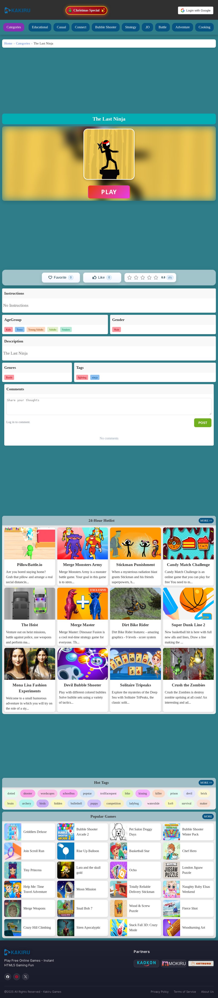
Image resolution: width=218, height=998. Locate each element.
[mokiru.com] (173, 963)
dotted (11, 793)
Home (8, 43)
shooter (27, 793)
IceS (170, 803)
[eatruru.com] (201, 963)
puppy (94, 803)
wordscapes (47, 793)
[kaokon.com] (146, 963)
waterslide (153, 803)
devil (189, 793)
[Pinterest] (16, 976)
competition (113, 803)
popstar (87, 793)
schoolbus (69, 793)
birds (43, 803)
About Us (207, 991)
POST (202, 423)
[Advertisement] (109, 79)
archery (26, 803)
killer (158, 793)
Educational (40, 27)
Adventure (182, 27)
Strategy (130, 27)
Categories (14, 27)
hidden (58, 803)
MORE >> (206, 520)
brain (10, 803)
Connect (80, 27)
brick (204, 793)
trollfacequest (108, 793)
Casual (61, 27)
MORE (208, 816)
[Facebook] (7, 976)
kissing (143, 793)
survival (186, 803)
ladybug (134, 803)
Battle (162, 27)
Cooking (204, 27)
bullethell (76, 803)
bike (127, 793)
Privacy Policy (160, 991)
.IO (147, 27)
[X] (25, 976)
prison (174, 793)
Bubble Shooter (105, 27)
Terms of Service (185, 991)
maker (203, 803)
